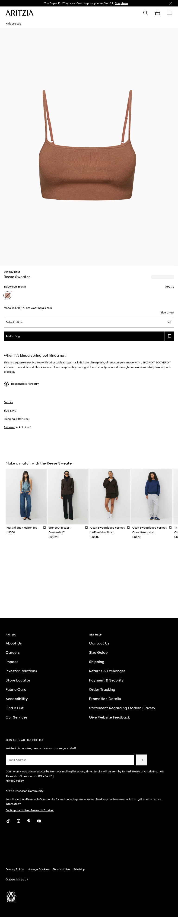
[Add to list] (169, 336)
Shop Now (121, 3)
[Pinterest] (29, 821)
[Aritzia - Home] (20, 13)
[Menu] (169, 12)
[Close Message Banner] (170, 3)
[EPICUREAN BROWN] (7, 295)
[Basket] (157, 12)
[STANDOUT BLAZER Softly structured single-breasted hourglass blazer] (68, 497)
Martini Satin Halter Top (21, 527)
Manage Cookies (38, 869)
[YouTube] (39, 821)
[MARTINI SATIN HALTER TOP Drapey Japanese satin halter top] (26, 497)
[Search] (145, 12)
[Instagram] (18, 821)
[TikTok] (8, 821)
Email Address (17, 760)
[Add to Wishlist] (44, 527)
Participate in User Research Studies (30, 810)
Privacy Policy (15, 780)
